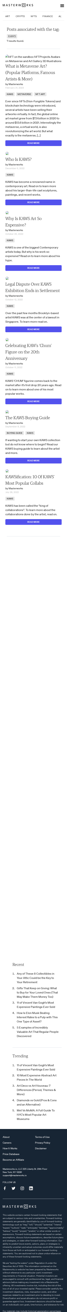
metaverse (24, 94)
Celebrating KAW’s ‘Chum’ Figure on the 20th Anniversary (28, 352)
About (6, 1137)
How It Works (10, 1148)
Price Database (11, 1154)
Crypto (20, 16)
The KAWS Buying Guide (27, 418)
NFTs (34, 16)
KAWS (10, 94)
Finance (48, 16)
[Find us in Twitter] (15, 1188)
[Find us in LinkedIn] (32, 1188)
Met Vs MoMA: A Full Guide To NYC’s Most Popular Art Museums (36, 1115)
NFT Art (40, 94)
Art (7, 16)
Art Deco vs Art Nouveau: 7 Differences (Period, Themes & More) (36, 1090)
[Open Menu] (62, 6)
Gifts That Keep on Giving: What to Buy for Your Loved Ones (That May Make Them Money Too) (37, 992)
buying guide (15, 432)
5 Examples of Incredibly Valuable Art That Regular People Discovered (38, 1032)
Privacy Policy (42, 1142)
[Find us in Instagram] (23, 1188)
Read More (33, 143)
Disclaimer (41, 1148)
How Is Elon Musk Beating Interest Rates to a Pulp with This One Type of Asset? (37, 1017)
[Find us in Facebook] (6, 1188)
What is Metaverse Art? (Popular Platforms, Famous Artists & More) (30, 72)
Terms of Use (42, 1137)
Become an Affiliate (13, 1159)
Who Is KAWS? (18, 159)
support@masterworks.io (15, 1175)
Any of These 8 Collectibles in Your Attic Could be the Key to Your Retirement (35, 978)
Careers (7, 1142)
